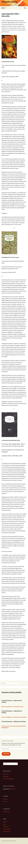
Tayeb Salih (5, 776)
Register (5, 821)
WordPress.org (6, 831)
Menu (3, 8)
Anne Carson (6, 774)
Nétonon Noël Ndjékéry (8, 778)
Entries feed (6, 826)
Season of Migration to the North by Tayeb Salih (14, 717)
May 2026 (5, 801)
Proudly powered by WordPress (9, 841)
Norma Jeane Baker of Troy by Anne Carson (12, 706)
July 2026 (5, 799)
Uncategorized (6, 811)
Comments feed (7, 829)
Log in (4, 824)
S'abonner (6, 753)
